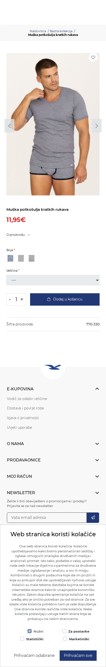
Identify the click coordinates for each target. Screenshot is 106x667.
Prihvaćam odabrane (34, 655)
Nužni (38, 631)
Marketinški (79, 639)
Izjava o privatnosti (23, 418)
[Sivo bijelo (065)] (32, 258)
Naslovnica (38, 31)
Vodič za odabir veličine (27, 399)
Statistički (34, 639)
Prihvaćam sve (78, 655)
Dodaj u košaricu (67, 299)
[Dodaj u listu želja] (93, 57)
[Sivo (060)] (21, 258)
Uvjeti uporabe (19, 427)
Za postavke (78, 631)
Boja (9, 250)
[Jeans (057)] (10, 258)
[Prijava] (93, 517)
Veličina (12, 270)
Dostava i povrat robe (25, 408)
